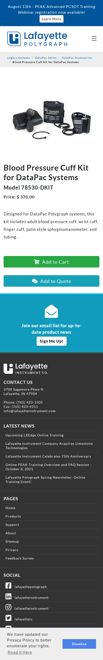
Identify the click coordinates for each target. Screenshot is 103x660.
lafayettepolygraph (29, 587)
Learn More (51, 19)
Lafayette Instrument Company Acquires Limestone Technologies (49, 445)
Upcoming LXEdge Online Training (35, 435)
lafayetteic (22, 619)
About (11, 533)
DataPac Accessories (77, 57)
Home (11, 508)
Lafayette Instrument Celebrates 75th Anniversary (48, 456)
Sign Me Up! (51, 341)
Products (13, 516)
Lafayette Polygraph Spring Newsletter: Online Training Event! (45, 479)
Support (12, 525)
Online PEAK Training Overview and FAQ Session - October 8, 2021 (49, 467)
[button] (94, 38)
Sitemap (12, 541)
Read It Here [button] (20, 652)
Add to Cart (54, 262)
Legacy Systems (18, 57)
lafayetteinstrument (30, 597)
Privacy (12, 550)
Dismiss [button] (79, 644)
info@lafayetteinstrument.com (30, 411)
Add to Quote (54, 281)
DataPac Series (46, 57)
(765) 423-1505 (30, 402)
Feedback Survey (20, 558)
